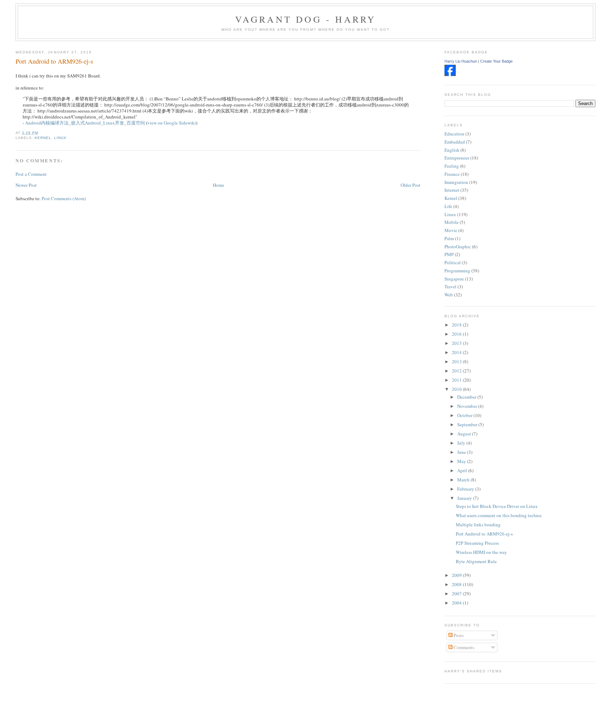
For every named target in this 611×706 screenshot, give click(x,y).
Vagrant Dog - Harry (305, 19)
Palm (449, 238)
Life (448, 206)
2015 (457, 343)
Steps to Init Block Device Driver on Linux (497, 506)
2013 (457, 361)
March (464, 479)
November (467, 406)
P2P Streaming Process (477, 543)
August (464, 433)
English (451, 150)
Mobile (451, 222)
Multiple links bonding (478, 524)
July (461, 443)
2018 (457, 325)
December (467, 397)
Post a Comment (31, 174)
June (462, 452)
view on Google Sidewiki (171, 123)
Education (454, 134)
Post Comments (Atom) (64, 198)
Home (218, 185)
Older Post (410, 185)
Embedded (454, 142)
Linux (60, 138)
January (465, 498)
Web (448, 294)
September (467, 424)
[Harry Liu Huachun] (450, 74)
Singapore (454, 279)
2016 (457, 334)
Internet (451, 190)
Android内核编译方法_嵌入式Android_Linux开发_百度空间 (85, 123)
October (465, 415)
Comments (463, 647)
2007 (457, 593)
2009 (457, 575)
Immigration (456, 182)
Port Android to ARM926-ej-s (54, 61)
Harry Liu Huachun (460, 61)
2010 (457, 389)
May (462, 461)
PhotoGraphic (457, 246)
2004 (457, 603)
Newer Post (26, 185)
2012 (457, 371)
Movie (450, 230)
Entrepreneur (456, 158)
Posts (458, 635)
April (462, 470)
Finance (452, 174)
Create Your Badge (496, 61)
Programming (457, 270)
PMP (449, 254)
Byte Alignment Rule (476, 561)
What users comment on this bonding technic (499, 515)
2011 (457, 380)
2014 (457, 352)
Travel (450, 286)
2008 (457, 584)
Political (452, 262)
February (466, 489)
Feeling (451, 166)
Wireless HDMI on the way (481, 552)
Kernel (43, 138)
